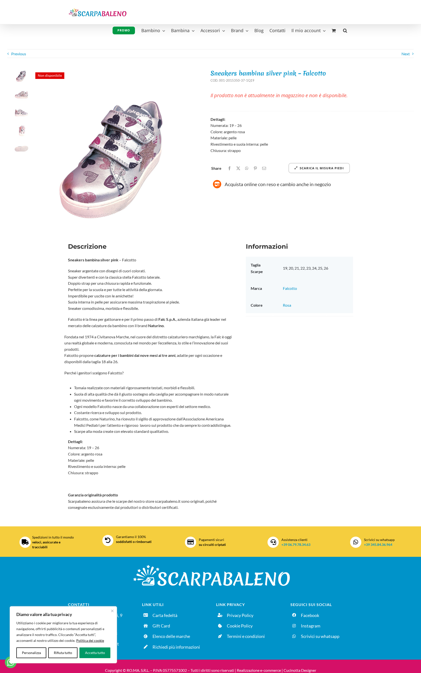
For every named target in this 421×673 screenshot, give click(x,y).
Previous (18, 53)
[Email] (264, 168)
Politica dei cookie (90, 640)
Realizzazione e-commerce (259, 670)
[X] (238, 168)
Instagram (310, 625)
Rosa (287, 305)
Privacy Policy (240, 615)
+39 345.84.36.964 (378, 544)
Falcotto (290, 288)
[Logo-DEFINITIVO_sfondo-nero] (210, 564)
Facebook (310, 615)
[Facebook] (229, 168)
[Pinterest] (255, 168)
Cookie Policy (240, 625)
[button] (345, 30)
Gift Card (161, 625)
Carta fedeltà (165, 615)
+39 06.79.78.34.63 (295, 544)
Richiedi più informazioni (176, 647)
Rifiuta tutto (63, 653)
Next (406, 53)
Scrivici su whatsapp (320, 636)
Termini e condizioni (246, 636)
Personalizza (31, 653)
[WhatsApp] (247, 168)
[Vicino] (112, 611)
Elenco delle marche (171, 636)
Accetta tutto (95, 653)
